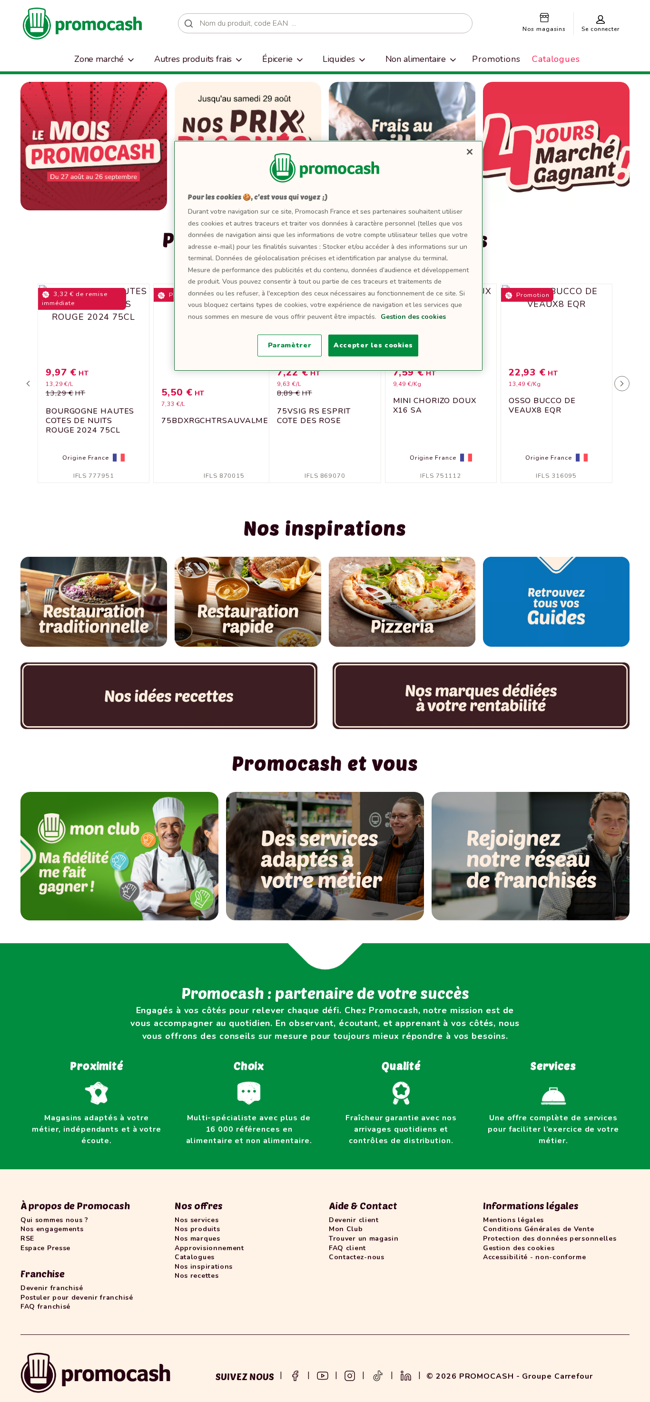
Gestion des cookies (413, 316)
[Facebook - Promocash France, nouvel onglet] (295, 1375)
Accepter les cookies (373, 345)
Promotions (496, 59)
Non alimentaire (415, 59)
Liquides (339, 59)
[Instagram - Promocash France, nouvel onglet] (349, 1375)
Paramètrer (290, 345)
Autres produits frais (193, 59)
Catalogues (556, 59)
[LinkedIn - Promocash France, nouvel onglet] (406, 1375)
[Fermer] (469, 151)
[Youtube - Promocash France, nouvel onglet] (322, 1375)
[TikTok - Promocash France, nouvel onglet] (378, 1375)
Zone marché (99, 59)
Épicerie (277, 59)
